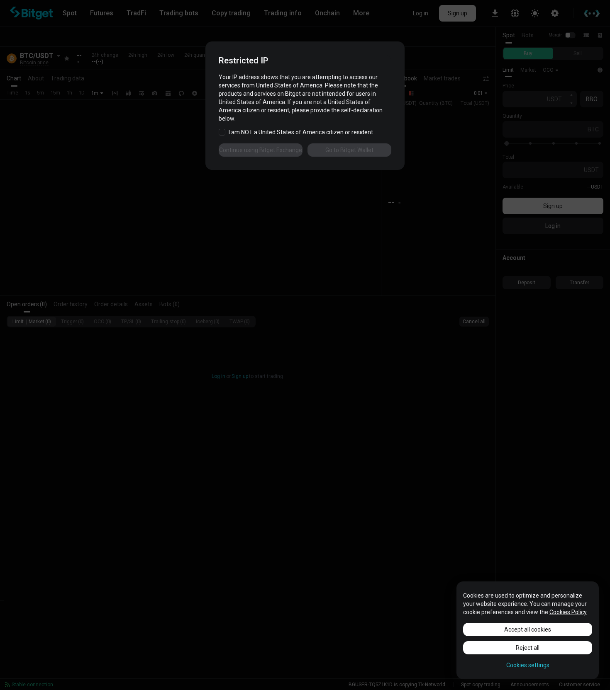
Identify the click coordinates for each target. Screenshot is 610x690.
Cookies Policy (568, 612)
